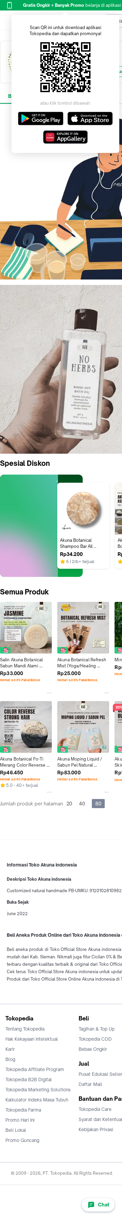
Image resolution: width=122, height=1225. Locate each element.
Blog (10, 1059)
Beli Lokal (15, 1130)
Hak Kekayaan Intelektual (31, 1039)
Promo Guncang (22, 1140)
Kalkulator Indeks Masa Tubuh (36, 1099)
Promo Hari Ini (20, 1120)
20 (69, 803)
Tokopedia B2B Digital (28, 1079)
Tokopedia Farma (23, 1110)
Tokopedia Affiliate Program (34, 1069)
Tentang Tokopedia (24, 1029)
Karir (10, 1049)
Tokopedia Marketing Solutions (37, 1089)
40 (82, 803)
